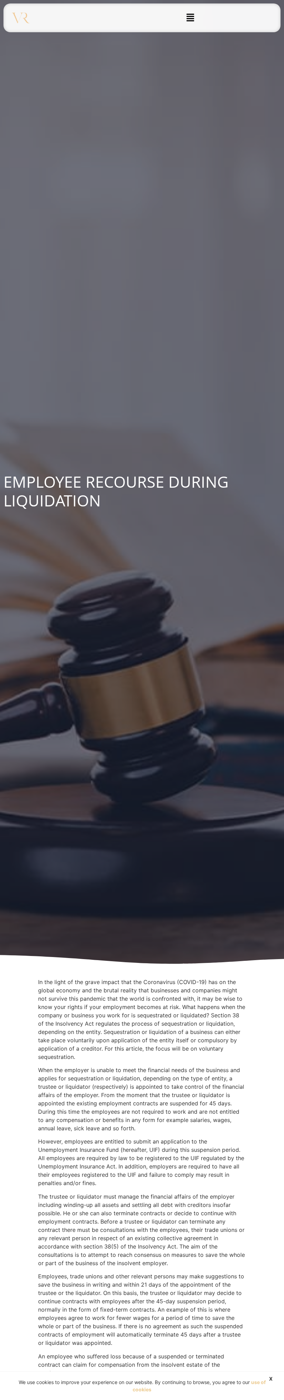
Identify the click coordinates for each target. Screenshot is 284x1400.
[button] (190, 17)
